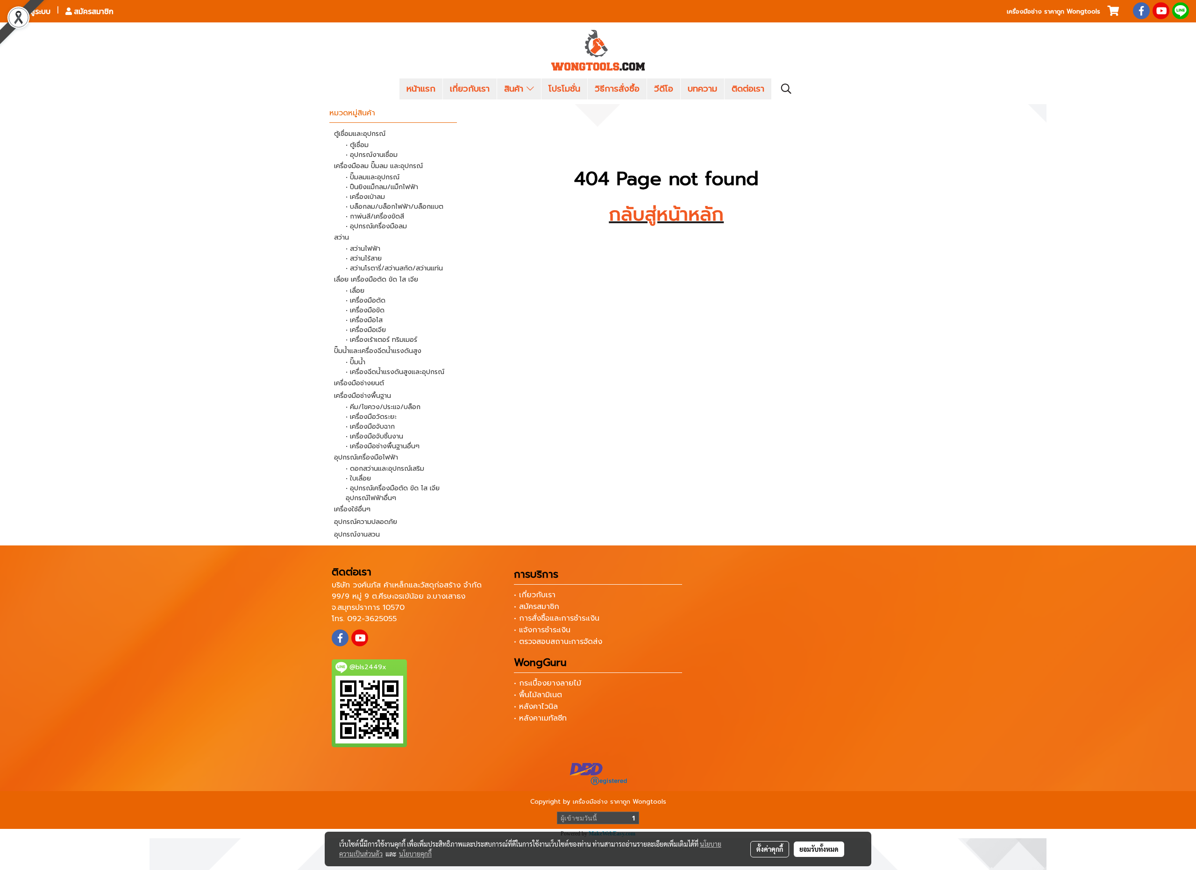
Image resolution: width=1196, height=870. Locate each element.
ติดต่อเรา (748, 88)
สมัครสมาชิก (93, 11)
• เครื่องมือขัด (365, 310)
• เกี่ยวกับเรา (534, 595)
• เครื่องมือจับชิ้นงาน (374, 436)
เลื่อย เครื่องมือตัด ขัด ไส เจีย (376, 279)
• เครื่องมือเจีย (366, 330)
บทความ (702, 88)
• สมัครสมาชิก (536, 606)
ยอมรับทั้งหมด (819, 849)
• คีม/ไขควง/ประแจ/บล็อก (383, 407)
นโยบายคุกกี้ (415, 853)
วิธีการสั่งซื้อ (617, 88)
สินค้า (515, 88)
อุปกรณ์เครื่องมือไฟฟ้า (366, 457)
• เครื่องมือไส (364, 320)
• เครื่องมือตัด (365, 300)
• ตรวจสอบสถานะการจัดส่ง (558, 641)
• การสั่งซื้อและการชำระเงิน (556, 618)
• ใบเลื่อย (358, 478)
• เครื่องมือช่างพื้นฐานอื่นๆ (383, 446)
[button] (786, 89)
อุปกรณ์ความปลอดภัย (365, 522)
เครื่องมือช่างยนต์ (359, 383)
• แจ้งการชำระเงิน (542, 630)
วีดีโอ (663, 88)
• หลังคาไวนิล (536, 706)
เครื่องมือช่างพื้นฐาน (362, 396)
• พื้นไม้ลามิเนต (538, 694)
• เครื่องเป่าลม (365, 197)
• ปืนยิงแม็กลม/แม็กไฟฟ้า (382, 187)
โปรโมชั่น (564, 88)
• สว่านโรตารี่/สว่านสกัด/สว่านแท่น (394, 268)
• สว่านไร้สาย (364, 258)
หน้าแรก (420, 88)
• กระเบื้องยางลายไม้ (547, 683)
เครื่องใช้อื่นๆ (352, 509)
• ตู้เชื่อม (357, 145)
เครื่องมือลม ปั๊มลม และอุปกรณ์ (378, 166)
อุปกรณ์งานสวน (357, 534)
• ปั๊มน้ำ (355, 362)
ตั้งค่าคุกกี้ (769, 849)
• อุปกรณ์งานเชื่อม (372, 155)
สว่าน (341, 237)
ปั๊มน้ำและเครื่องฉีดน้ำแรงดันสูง (377, 351)
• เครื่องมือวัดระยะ (371, 417)
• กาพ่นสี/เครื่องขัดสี (375, 216)
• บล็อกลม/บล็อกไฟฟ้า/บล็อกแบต (394, 207)
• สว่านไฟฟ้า (363, 249)
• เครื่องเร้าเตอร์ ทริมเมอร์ (381, 340)
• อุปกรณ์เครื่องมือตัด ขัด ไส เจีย (393, 488)
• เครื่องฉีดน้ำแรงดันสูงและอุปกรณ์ (395, 372)
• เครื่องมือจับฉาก (370, 426)
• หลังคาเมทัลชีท (540, 718)
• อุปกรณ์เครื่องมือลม (376, 226)
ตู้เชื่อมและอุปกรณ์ (359, 134)
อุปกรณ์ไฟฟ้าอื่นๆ (371, 498)
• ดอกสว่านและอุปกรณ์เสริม (385, 469)
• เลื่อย (355, 291)
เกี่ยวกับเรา (470, 88)
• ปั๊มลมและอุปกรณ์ (372, 177)
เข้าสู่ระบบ (34, 11)
